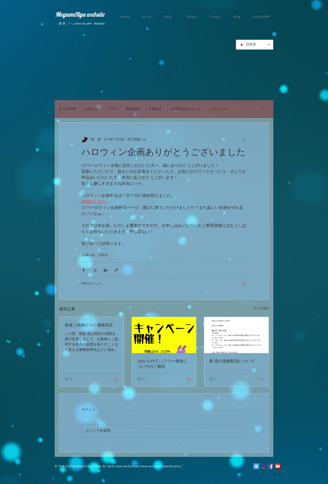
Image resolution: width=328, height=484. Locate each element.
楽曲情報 (132, 109)
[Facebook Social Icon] (270, 466)
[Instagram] (263, 466)
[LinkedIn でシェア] (105, 270)
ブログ (112, 109)
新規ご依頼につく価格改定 (89, 325)
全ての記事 (67, 109)
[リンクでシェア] (116, 270)
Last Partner (219, 109)
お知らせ (91, 109)
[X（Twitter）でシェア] (94, 270)
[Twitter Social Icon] (256, 466)
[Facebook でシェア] (83, 270)
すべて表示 (261, 309)
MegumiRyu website (79, 14)
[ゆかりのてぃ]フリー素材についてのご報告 (162, 364)
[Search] (268, 50)
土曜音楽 (155, 109)
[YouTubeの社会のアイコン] (277, 466)
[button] (263, 109)
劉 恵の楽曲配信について (232, 361)
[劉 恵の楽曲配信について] (236, 335)
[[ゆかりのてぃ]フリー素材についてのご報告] (164, 335)
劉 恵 (61, 23)
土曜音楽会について (186, 109)
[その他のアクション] (244, 139)
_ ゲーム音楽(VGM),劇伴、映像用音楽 (85, 23)
